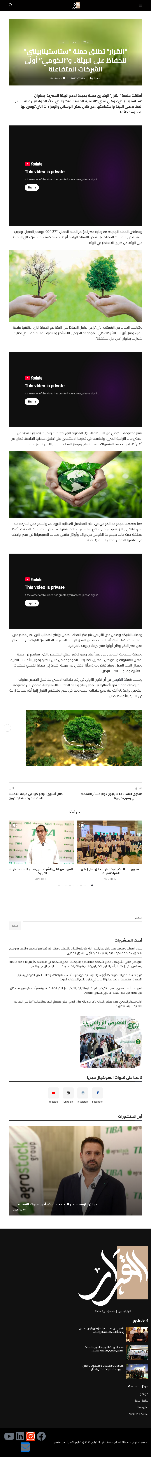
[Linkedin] (19, 1436)
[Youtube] (9, 1436)
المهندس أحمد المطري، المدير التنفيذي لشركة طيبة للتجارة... (60, 1204)
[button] (13, 853)
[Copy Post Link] (7, 728)
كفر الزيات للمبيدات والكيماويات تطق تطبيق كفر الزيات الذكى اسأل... (103, 1367)
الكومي (117, 679)
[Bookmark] (82, 825)
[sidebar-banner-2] (75, 1042)
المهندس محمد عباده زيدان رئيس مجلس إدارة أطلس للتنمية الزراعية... (101, 1330)
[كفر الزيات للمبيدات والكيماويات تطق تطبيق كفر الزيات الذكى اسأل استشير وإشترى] (137, 1371)
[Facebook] (41, 1436)
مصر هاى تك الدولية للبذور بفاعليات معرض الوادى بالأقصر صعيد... (104, 1349)
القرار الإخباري (124, 1311)
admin (97, 78)
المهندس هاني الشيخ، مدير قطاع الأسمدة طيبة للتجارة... (41, 871)
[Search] (10, 5)
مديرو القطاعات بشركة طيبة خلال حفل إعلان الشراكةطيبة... (110, 871)
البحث (138, 918)
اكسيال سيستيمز (64, 1442)
